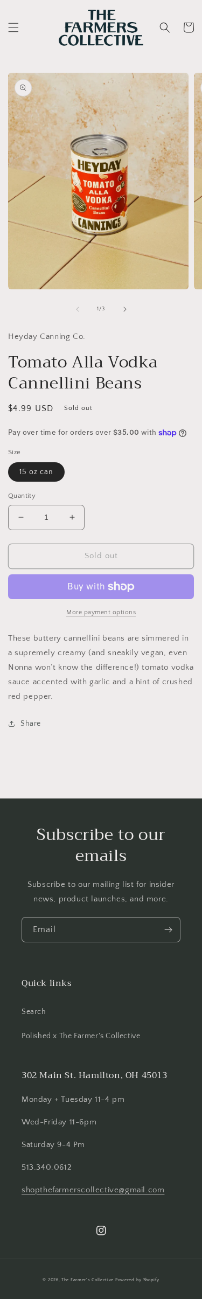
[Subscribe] (168, 929)
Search (34, 1012)
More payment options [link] (101, 612)
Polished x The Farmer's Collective (81, 1036)
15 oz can (36, 472)
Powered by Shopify (137, 1279)
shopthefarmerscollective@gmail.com (93, 1189)
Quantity (22, 495)
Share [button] (30, 723)
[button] (13, 27)
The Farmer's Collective (87, 1279)
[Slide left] (77, 309)
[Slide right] (125, 309)
